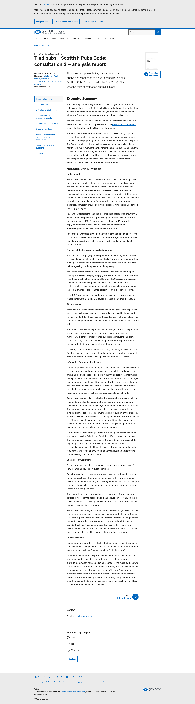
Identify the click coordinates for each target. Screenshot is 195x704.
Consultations (100, 38)
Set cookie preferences (92, 21)
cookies (45, 4)
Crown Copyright (77, 682)
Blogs (112, 38)
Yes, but (75, 650)
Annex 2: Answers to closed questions (47, 146)
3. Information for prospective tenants (44, 116)
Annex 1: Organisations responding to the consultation (45, 137)
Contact (57, 682)
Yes (73, 637)
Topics (45, 38)
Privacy (105, 682)
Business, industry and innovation (50, 81)
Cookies (65, 682)
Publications (65, 38)
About (36, 38)
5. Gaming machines (44, 129)
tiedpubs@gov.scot (82, 616)
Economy (37, 84)
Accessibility (38, 682)
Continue (72, 659)
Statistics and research (82, 38)
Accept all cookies (43, 22)
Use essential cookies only (67, 22)
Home (36, 45)
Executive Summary (44, 99)
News (54, 38)
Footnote (39, 153)
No (72, 644)
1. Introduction (42, 104)
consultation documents (124, 124)
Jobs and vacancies (93, 682)
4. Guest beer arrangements (47, 123)
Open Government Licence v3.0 (73, 692)
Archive (48, 682)
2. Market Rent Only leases (46, 110)
